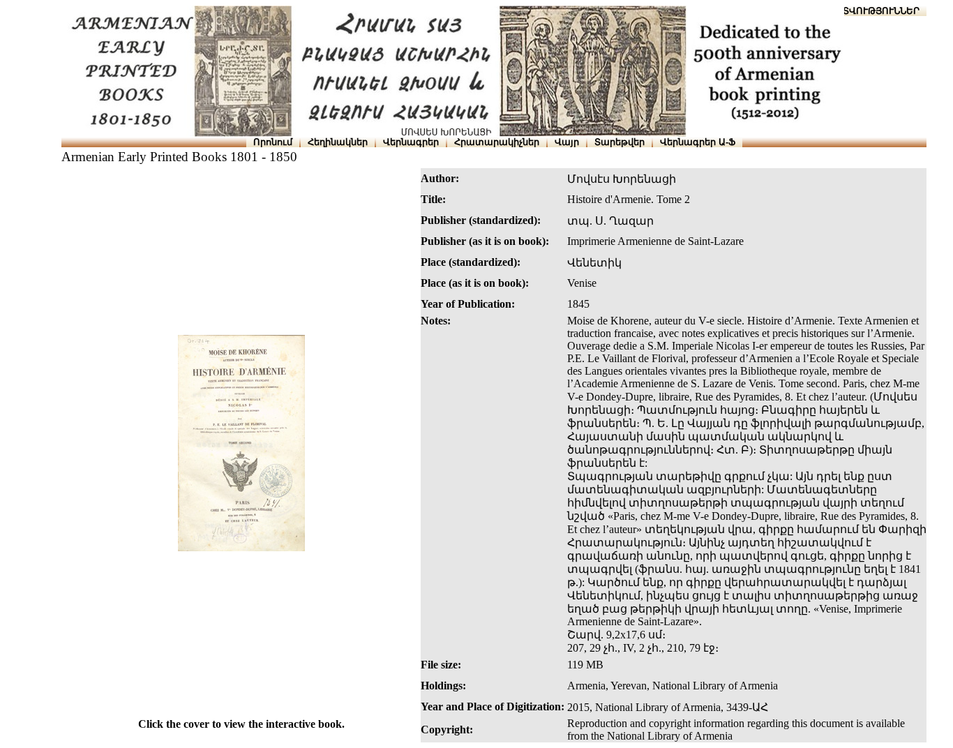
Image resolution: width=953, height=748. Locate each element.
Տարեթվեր (619, 142)
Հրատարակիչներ (496, 142)
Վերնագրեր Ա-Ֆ (697, 142)
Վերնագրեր (411, 142)
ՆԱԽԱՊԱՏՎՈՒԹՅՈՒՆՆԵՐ (860, 11)
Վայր (567, 142)
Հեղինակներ (338, 142)
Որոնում (272, 142)
